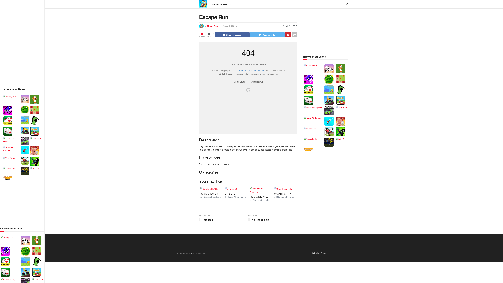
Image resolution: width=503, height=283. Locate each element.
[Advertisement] (22, 42)
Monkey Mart (212, 26)
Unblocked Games (221, 4)
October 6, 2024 (228, 26)
